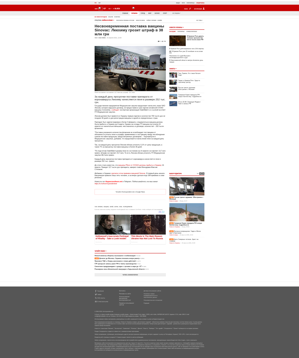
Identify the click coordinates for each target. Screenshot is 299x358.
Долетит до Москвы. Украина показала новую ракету (119, 258)
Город (143, 13)
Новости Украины (175, 27)
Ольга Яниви (102, 38)
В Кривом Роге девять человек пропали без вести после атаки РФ (195, 37)
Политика (117, 17)
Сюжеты (172, 69)
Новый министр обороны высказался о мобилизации (117, 256)
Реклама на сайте (125, 294)
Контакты (122, 291)
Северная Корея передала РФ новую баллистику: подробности (189, 95)
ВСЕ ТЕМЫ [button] (199, 20)
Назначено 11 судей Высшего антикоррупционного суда (179, 56)
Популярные (181, 31)
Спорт (165, 13)
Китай (111, 206)
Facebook (100, 291)
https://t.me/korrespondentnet (106, 184)
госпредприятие (127, 206)
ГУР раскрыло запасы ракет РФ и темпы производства (118, 264)
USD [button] (110, 8)
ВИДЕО (178, 3)
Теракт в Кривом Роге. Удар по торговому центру (189, 81)
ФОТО (183, 3)
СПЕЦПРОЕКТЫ (200, 3)
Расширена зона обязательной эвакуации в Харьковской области (122, 269)
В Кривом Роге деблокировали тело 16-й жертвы (186, 49)
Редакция (146, 303)
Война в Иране (132, 20)
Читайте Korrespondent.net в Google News (130, 192)
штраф (116, 206)
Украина (134, 13)
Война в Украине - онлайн (154, 20)
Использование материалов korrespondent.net (125, 298)
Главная (125, 13)
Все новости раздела (101, 17)
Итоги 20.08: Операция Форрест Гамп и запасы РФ (189, 103)
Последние (172, 31)
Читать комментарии (130, 275)
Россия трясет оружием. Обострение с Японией (187, 88)
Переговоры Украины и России (125, 20)
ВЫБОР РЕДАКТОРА (175, 173)
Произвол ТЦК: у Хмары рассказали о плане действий (118, 261)
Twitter (99, 294)
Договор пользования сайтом (152, 291)
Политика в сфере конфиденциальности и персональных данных (150, 295)
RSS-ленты (101, 298)
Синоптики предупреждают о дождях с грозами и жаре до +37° (120, 266)
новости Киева (140, 20)
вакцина (106, 206)
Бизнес (157, 13)
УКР (99, 3)
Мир (149, 13)
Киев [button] (96, 9)
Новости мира (173, 201)
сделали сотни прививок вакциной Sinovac (128, 173)
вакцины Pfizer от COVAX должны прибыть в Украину (140, 165)
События (110, 17)
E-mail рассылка (102, 301)
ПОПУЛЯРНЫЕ (190, 3)
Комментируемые (191, 31)
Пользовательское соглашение (153, 300)
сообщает (115, 110)
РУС (96, 3)
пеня (120, 206)
